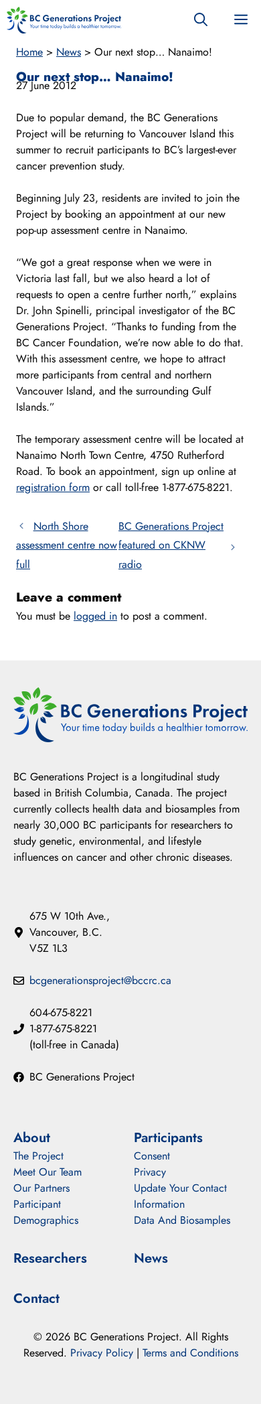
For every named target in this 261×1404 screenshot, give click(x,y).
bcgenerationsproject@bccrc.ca (100, 980)
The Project (38, 1156)
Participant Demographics (45, 1212)
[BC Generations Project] (64, 20)
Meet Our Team (47, 1172)
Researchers (50, 1258)
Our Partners (41, 1188)
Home (29, 52)
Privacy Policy (101, 1352)
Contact (36, 1298)
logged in (95, 616)
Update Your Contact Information (180, 1196)
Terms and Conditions (190, 1352)
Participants (168, 1137)
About (31, 1137)
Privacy (150, 1172)
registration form (53, 487)
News (68, 52)
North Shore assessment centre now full (66, 545)
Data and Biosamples (182, 1220)
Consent (152, 1156)
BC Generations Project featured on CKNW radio (171, 545)
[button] (201, 20)
